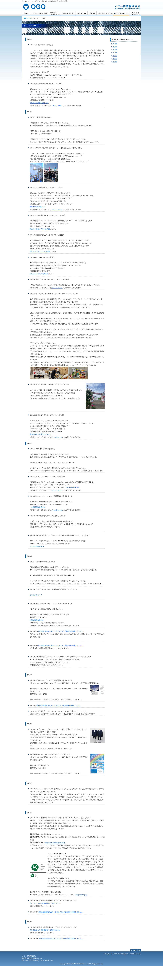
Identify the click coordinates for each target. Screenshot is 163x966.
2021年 (115, 53)
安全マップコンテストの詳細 (40, 229)
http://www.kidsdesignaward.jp (55, 842)
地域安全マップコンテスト (104, 13)
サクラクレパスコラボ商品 (54, 13)
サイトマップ (136, 954)
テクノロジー (81, 13)
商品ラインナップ (68, 13)
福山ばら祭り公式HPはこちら (40, 434)
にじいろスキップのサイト (39, 274)
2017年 (115, 56)
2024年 (115, 43)
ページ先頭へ (135, 950)
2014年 (115, 62)
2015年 (115, 59)
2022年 (115, 50)
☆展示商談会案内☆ (73, 487)
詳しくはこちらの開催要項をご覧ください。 (45, 903)
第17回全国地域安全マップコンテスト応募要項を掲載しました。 (60, 631)
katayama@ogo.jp (81, 895)
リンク (107, 954)
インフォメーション (121, 13)
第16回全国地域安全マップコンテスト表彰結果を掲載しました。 (60, 645)
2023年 (115, 47)
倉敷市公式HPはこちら (37, 207)
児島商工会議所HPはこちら (39, 103)
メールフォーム (56, 105)
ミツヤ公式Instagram (37, 546)
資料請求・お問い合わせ (135, 13)
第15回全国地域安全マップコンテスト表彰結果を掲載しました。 (59, 705)
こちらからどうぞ (36, 595)
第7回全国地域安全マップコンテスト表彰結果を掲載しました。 (61, 938)
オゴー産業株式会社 (34, 7)
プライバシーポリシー (120, 954)
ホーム (26, 13)
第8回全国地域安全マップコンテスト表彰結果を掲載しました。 (61, 912)
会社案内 (91, 13)
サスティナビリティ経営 (39, 13)
